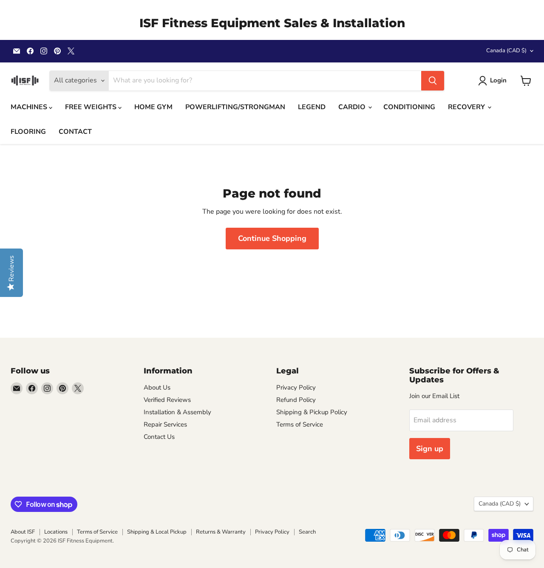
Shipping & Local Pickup (157, 532)
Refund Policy (296, 400)
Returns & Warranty (221, 532)
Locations (56, 532)
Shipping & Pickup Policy (311, 412)
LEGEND (312, 107)
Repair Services (165, 424)
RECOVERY (467, 107)
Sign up (429, 449)
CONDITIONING (409, 107)
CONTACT (75, 131)
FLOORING (28, 131)
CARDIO (352, 107)
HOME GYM (153, 107)
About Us (157, 387)
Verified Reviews (167, 400)
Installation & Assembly (177, 412)
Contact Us (159, 436)
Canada (506, 50)
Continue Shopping (272, 238)
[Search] (432, 80)
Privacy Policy (296, 387)
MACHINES (30, 107)
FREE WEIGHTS (91, 107)
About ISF (23, 532)
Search (307, 532)
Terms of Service (299, 424)
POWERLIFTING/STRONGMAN (235, 107)
